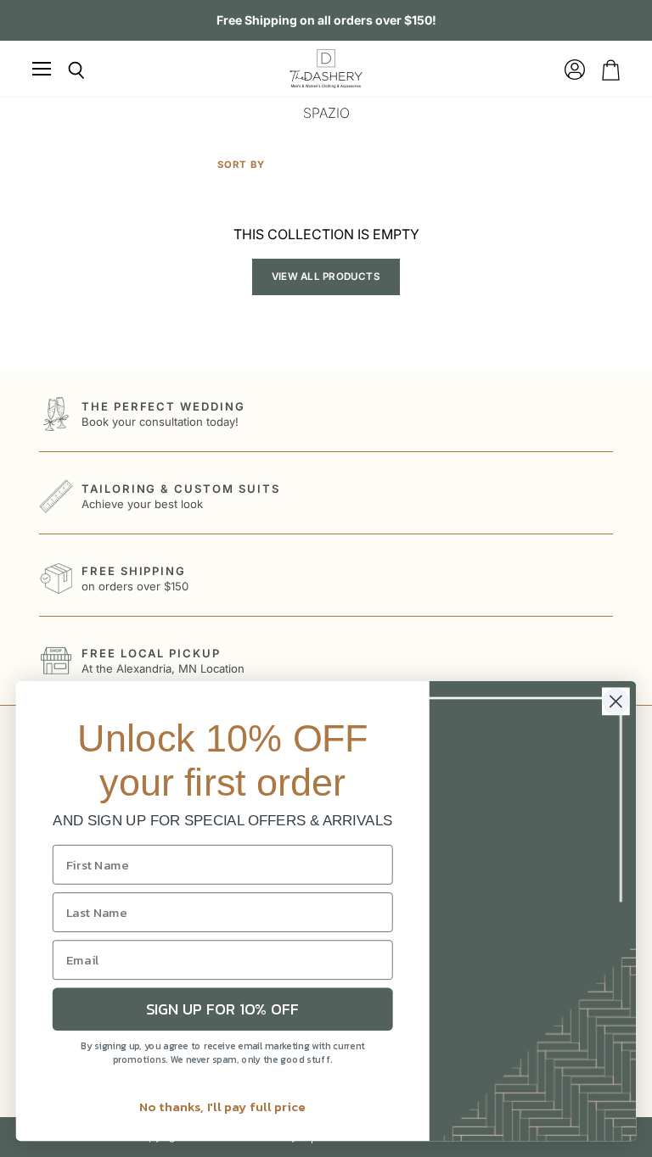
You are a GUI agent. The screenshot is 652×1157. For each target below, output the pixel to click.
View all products (326, 276)
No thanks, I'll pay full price (222, 1106)
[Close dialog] (616, 701)
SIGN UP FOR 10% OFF (223, 1009)
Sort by (241, 164)
